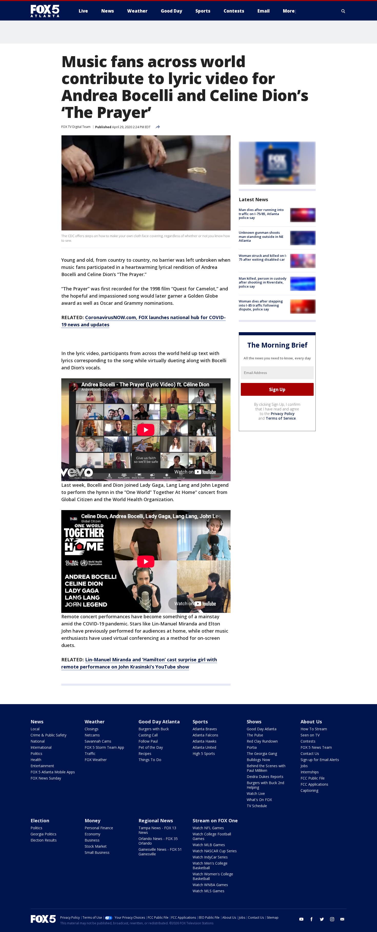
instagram (332, 919)
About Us (311, 721)
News (37, 721)
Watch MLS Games (208, 890)
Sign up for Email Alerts (320, 759)
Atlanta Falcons (205, 735)
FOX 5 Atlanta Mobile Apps (53, 771)
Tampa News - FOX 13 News (157, 830)
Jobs (304, 765)
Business (92, 840)
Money (92, 820)
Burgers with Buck (153, 728)
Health (36, 759)
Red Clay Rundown (262, 741)
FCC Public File (313, 778)
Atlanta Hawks (204, 741)
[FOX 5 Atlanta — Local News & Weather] (47, 11)
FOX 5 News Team (316, 747)
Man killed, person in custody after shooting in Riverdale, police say (262, 282)
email (342, 919)
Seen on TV (310, 735)
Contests (308, 741)
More (289, 11)
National (38, 741)
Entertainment (42, 765)
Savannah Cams (98, 741)
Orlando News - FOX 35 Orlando (158, 841)
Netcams (92, 735)
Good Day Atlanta (159, 721)
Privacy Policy (283, 413)
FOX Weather (96, 759)
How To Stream (314, 728)
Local (35, 728)
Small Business (97, 852)
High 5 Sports (204, 753)
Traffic (90, 753)
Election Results (44, 840)
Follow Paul (148, 741)
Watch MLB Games (209, 844)
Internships (310, 771)
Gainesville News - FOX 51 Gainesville (160, 851)
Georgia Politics (43, 834)
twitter (322, 919)
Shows (254, 721)
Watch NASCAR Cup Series (215, 850)
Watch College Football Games (212, 836)
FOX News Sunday (46, 778)
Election (40, 820)
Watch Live (256, 793)
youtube (301, 919)
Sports (200, 721)
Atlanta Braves (205, 728)
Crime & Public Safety (48, 735)
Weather (95, 721)
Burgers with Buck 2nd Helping (265, 785)
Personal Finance (99, 827)
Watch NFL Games (208, 827)
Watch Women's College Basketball (213, 876)
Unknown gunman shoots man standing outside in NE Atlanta (261, 236)
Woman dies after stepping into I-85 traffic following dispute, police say (261, 305)
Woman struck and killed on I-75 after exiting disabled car (263, 257)
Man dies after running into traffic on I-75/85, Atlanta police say (261, 213)
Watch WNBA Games (210, 884)
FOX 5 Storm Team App (104, 747)
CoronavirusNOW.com (110, 317)
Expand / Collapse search (343, 11)
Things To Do (149, 759)
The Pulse (255, 735)
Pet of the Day (150, 747)
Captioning (309, 790)
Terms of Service (281, 418)
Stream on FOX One (215, 820)
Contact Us (310, 753)
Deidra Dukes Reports (265, 776)
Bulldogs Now (258, 759)
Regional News (155, 820)
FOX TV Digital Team (76, 127)
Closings (91, 728)
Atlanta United (204, 747)
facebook (311, 919)
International (41, 747)
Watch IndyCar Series (210, 857)
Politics (36, 753)
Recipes (144, 753)
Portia (252, 747)
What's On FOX (259, 799)
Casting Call (148, 735)
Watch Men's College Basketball (210, 865)
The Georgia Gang (262, 753)
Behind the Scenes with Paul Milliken (266, 768)
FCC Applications (314, 784)
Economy (92, 834)
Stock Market (96, 846)
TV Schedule (257, 805)
